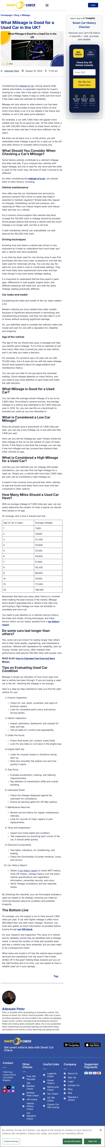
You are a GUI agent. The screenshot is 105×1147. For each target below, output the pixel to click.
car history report (28, 870)
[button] (47, 5)
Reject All (92, 1141)
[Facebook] (4, 1087)
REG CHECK (78, 53)
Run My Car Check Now (84, 83)
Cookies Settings (11, 1141)
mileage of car (26, 85)
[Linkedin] (13, 1087)
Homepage (6, 15)
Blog (16, 15)
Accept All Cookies (72, 1141)
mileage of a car (36, 178)
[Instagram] (9, 1091)
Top (55, 976)
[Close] (101, 1130)
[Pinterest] (4, 1091)
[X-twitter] (9, 1087)
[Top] (62, 976)
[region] (52, 1136)
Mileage (26, 15)
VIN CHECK (90, 53)
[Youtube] (13, 1091)
